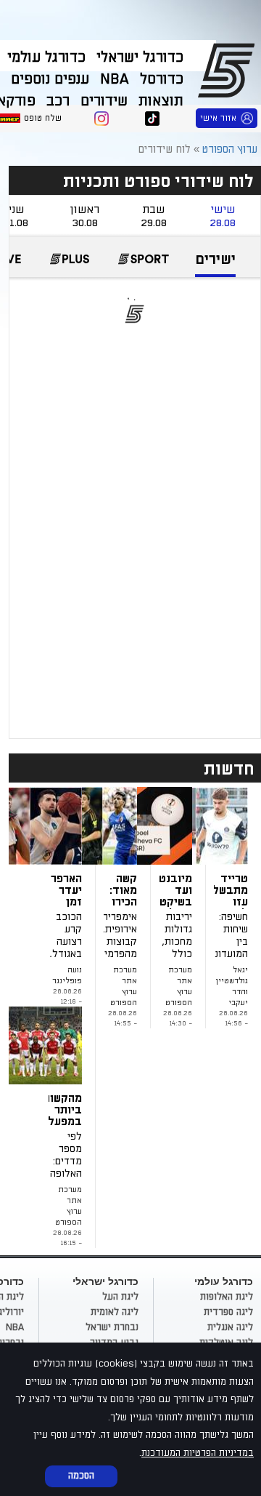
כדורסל (161, 79)
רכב (58, 101)
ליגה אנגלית (230, 1327)
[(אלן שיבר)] (65, 1045)
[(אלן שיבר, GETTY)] (65, 826)
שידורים (104, 101)
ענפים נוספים (50, 79)
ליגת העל (120, 1296)
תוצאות (160, 101)
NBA (114, 79)
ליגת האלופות (226, 1296)
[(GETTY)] (175, 826)
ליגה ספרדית (228, 1312)
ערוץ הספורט (229, 70)
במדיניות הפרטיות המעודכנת (197, 1453)
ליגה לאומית (114, 1312)
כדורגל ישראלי (139, 57)
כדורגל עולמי (46, 57)
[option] (215, 264)
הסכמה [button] (81, 1475)
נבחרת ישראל (112, 1327)
